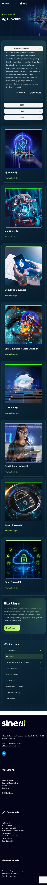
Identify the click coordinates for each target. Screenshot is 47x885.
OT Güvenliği (10, 680)
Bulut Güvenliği (11, 668)
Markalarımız (6, 785)
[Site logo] (23, 3)
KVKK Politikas (7, 793)
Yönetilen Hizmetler (9, 876)
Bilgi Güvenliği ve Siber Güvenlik (17, 662)
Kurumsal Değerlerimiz (10, 783)
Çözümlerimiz (11, 650)
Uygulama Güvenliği (13, 692)
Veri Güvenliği (11, 699)
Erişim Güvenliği (12, 674)
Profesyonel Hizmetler (10, 873)
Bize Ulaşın (12, 628)
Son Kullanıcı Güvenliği (14, 686)
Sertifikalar (5, 788)
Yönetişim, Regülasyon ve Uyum (13, 871)
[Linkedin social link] (4, 753)
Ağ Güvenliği (10, 656)
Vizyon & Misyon (8, 780)
